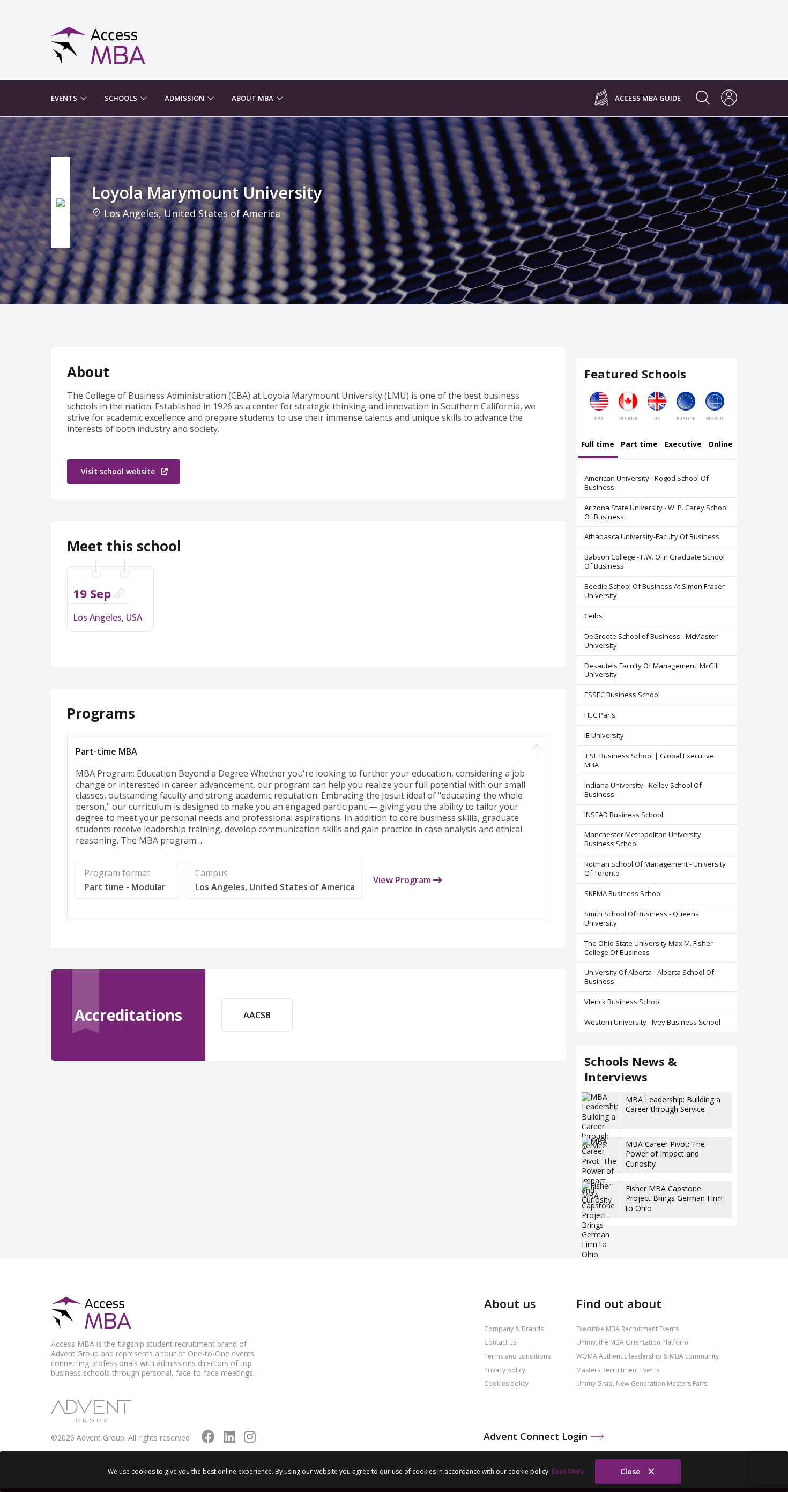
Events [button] (65, 98)
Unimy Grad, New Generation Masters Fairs (641, 1383)
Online (720, 445)
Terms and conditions (517, 1356)
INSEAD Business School (623, 814)
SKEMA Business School (623, 893)
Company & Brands (514, 1328)
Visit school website (119, 471)
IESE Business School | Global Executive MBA (649, 760)
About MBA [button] (253, 98)
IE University (604, 735)
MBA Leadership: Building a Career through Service (673, 1104)
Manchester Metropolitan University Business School (642, 839)
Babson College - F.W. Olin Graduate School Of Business (654, 561)
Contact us (500, 1342)
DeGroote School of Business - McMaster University (651, 640)
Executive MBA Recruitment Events (627, 1328)
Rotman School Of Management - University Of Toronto (655, 868)
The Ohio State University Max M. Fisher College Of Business (648, 947)
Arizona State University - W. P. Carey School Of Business (656, 512)
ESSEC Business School (622, 694)
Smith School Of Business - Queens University (641, 918)
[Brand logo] (91, 1313)
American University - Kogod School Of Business (646, 482)
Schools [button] (122, 98)
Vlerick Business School (622, 1001)
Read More (568, 1471)
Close (631, 1471)
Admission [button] (185, 98)
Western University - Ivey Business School (652, 1022)
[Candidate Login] (729, 98)
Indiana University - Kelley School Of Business (643, 789)
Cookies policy (506, 1383)
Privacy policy (504, 1370)
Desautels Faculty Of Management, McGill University (651, 670)
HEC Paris (599, 715)
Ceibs (593, 616)
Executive (683, 445)
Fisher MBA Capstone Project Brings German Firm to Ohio (674, 1198)
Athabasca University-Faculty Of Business (651, 536)
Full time (597, 445)
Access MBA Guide (648, 98)
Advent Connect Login (537, 1436)
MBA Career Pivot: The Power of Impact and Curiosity (665, 1153)
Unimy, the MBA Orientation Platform (632, 1342)
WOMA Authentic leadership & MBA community (647, 1356)
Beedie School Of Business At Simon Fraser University (654, 590)
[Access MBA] (98, 40)
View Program (403, 880)
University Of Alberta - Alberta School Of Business (649, 976)
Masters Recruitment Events (617, 1370)
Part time (639, 445)
